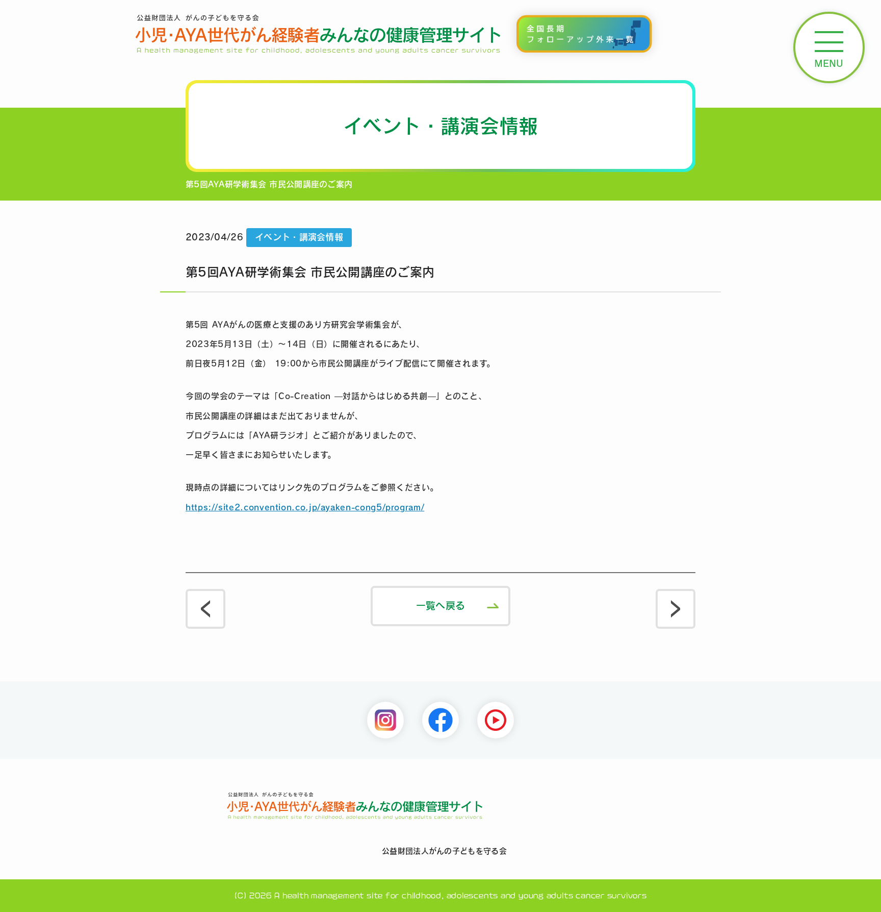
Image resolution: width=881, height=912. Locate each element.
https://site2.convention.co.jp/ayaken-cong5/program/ (305, 507)
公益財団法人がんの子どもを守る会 (444, 851)
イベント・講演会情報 (299, 237)
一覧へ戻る (440, 605)
